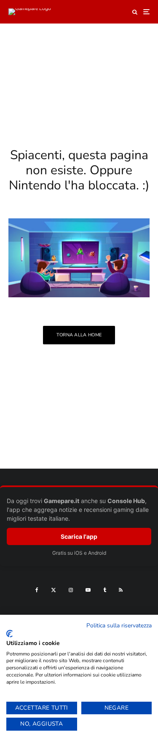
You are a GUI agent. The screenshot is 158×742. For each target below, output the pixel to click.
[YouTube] (88, 590)
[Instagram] (70, 590)
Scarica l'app (79, 536)
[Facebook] (37, 590)
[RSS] (120, 590)
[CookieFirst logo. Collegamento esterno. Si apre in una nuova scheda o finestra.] (9, 633)
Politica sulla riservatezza (119, 625)
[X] (53, 590)
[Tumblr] (104, 590)
